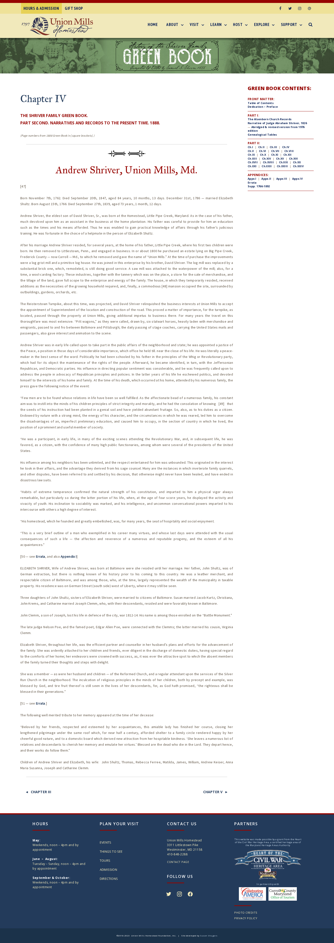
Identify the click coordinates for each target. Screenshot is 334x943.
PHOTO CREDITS (245, 912)
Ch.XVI (293, 158)
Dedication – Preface (263, 106)
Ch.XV (280, 158)
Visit (194, 24)
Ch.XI (274, 154)
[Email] (309, 8)
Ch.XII (287, 154)
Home (153, 24)
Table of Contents (261, 103)
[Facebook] (280, 8)
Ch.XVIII (268, 162)
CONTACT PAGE (178, 862)
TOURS (105, 860)
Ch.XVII (253, 162)
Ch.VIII (289, 151)
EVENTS (105, 842)
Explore (262, 24)
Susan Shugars (209, 935)
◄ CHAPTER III (38, 792)
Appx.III (281, 178)
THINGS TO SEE (111, 851)
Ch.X (263, 154)
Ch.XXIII (282, 166)
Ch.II (261, 147)
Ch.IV (285, 147)
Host (238, 24)
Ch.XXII (267, 166)
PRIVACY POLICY (245, 918)
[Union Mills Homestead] (58, 26)
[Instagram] (299, 8)
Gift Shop (74, 8)
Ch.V (251, 151)
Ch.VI (262, 151)
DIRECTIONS (109, 878)
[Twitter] (290, 8)
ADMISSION (108, 869)
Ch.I (250, 147)
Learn (216, 24)
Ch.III (273, 147)
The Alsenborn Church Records (269, 119)
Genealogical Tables (262, 134)
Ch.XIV (266, 158)
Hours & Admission (41, 8)
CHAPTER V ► (215, 792)
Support (289, 24)
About (172, 24)
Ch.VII (275, 151)
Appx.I (252, 178)
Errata (40, 556)
